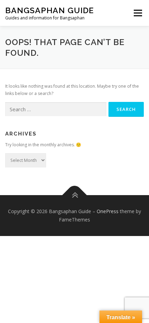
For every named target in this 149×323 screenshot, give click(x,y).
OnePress (108, 211)
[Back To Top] (74, 195)
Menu (137, 13)
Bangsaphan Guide (49, 10)
